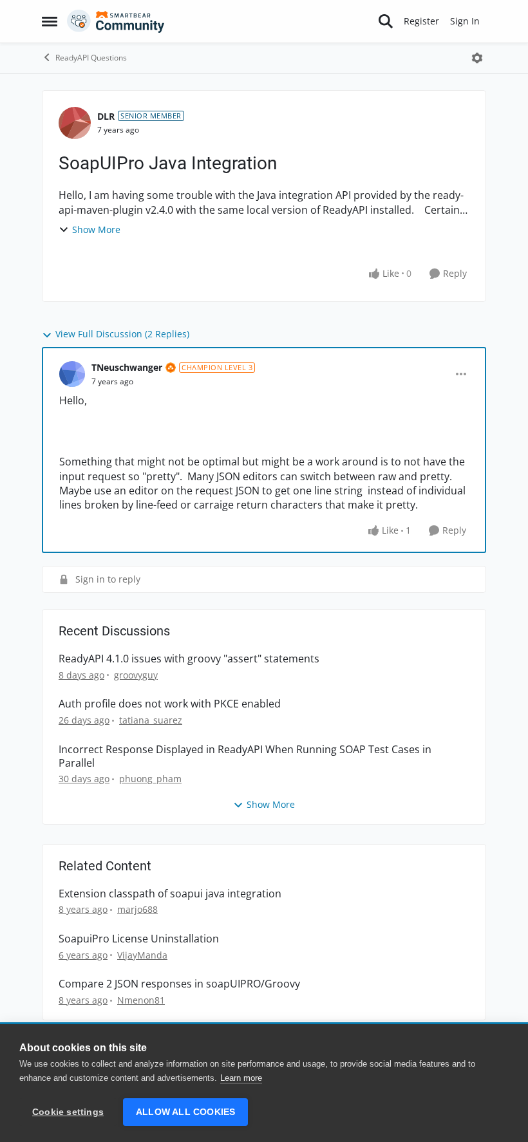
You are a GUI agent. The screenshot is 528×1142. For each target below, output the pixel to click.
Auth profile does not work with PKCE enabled (170, 704)
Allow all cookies (185, 1112)
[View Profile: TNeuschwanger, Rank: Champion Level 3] (72, 374)
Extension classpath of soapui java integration (170, 894)
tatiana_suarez (150, 720)
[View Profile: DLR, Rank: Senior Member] (75, 123)
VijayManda (142, 955)
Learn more (241, 1078)
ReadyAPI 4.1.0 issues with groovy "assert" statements (189, 659)
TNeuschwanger (126, 367)
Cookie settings (68, 1112)
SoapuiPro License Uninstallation (139, 939)
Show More (96, 229)
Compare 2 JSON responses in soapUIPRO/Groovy (179, 984)
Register (421, 21)
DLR (106, 116)
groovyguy (136, 675)
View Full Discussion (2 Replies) (122, 334)
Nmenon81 (141, 1000)
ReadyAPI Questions (91, 57)
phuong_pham (150, 778)
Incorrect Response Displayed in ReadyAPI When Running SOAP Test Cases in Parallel (245, 756)
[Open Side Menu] (49, 21)
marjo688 (137, 909)
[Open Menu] (477, 58)
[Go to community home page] (116, 21)
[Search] (385, 21)
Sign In (465, 21)
